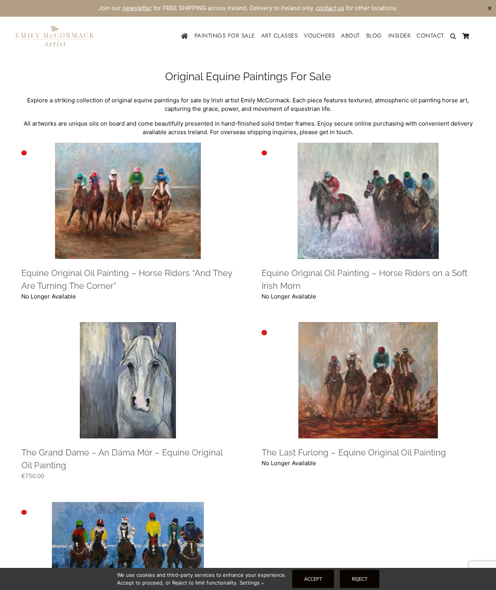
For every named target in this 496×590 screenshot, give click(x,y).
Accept (313, 578)
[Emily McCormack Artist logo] (55, 28)
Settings (250, 583)
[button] (453, 36)
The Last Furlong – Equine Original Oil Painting (354, 452)
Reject (359, 578)
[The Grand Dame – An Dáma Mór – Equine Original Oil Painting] (128, 380)
